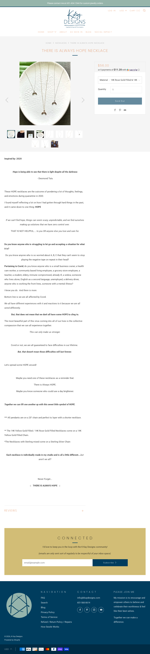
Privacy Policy (47, 612)
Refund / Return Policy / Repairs (56, 622)
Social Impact (103, 32)
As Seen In (76, 32)
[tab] (11, 134)
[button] (120, 69)
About (63, 32)
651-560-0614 (83, 602)
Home (41, 32)
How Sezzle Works (50, 626)
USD (122, 10)
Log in (112, 10)
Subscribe (108, 562)
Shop (51, 32)
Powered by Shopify (12, 640)
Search (44, 602)
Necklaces (61, 43)
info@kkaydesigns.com (88, 598)
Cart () (135, 10)
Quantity (102, 89)
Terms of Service (49, 617)
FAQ (43, 598)
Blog (89, 32)
